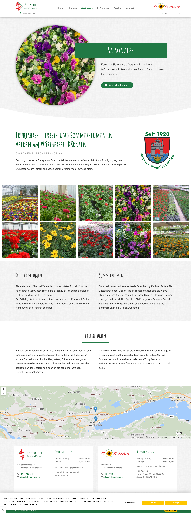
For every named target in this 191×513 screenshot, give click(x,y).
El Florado (102, 8)
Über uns (72, 8)
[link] (87, 8)
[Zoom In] (3, 389)
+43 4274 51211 (172, 13)
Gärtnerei (86, 8)
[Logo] (24, 6)
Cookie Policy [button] (86, 501)
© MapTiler (162, 437)
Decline (153, 503)
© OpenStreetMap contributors (178, 437)
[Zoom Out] (3, 393)
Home (60, 8)
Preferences (129, 503)
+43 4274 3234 (30, 13)
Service (117, 8)
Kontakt (130, 8)
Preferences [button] (33, 504)
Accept (176, 503)
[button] (117, 85)
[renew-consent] (3, 510)
